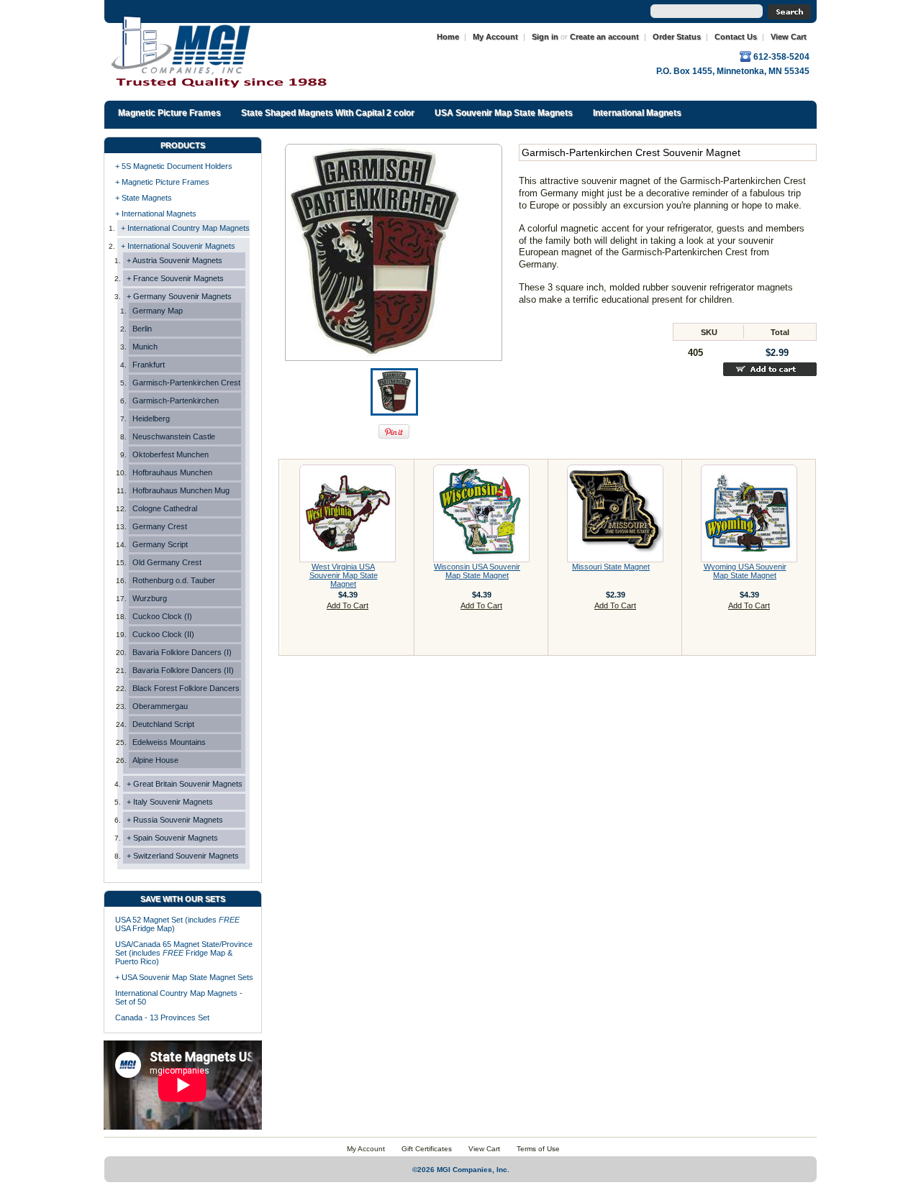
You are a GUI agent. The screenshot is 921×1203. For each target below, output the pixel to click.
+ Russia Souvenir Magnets (175, 819)
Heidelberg (151, 418)
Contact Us (735, 36)
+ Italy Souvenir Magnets (170, 801)
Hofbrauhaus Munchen (172, 472)
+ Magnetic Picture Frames (162, 182)
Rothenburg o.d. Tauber (173, 580)
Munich (145, 346)
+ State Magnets (143, 197)
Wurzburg (149, 598)
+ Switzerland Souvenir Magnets (183, 855)
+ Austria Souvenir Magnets (174, 260)
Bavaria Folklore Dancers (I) (182, 652)
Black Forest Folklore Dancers (186, 688)
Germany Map (157, 310)
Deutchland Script (163, 724)
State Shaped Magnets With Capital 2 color (327, 113)
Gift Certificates (426, 1149)
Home (448, 36)
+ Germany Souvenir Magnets (179, 296)
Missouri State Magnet (611, 566)
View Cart (789, 36)
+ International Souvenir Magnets (178, 246)
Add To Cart (347, 605)
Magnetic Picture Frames (169, 113)
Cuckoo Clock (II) (163, 634)
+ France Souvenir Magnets (175, 278)
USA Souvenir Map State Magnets (504, 113)
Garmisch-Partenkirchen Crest (186, 382)
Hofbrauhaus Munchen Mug (181, 490)
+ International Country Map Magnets (185, 228)
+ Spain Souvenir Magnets (172, 837)
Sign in (545, 36)
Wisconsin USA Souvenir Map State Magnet (477, 571)
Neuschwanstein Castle (173, 436)
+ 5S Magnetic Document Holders (173, 166)
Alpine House (155, 760)
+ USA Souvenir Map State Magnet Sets (184, 977)
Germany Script (160, 544)
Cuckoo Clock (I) (162, 616)
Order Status (677, 36)
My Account (495, 36)
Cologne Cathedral (164, 508)
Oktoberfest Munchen (170, 454)
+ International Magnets (155, 213)
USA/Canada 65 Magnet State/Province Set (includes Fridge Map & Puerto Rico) (184, 953)
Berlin (142, 328)
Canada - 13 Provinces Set (162, 1017)
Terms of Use (538, 1149)
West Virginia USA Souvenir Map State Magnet (343, 575)
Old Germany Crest (166, 562)
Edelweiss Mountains (169, 742)
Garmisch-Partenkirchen (175, 400)
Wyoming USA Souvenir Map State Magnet (745, 571)
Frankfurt (148, 364)
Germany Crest (159, 526)
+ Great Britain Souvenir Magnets (184, 783)
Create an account (604, 36)
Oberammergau (160, 706)
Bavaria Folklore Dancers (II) (183, 670)
